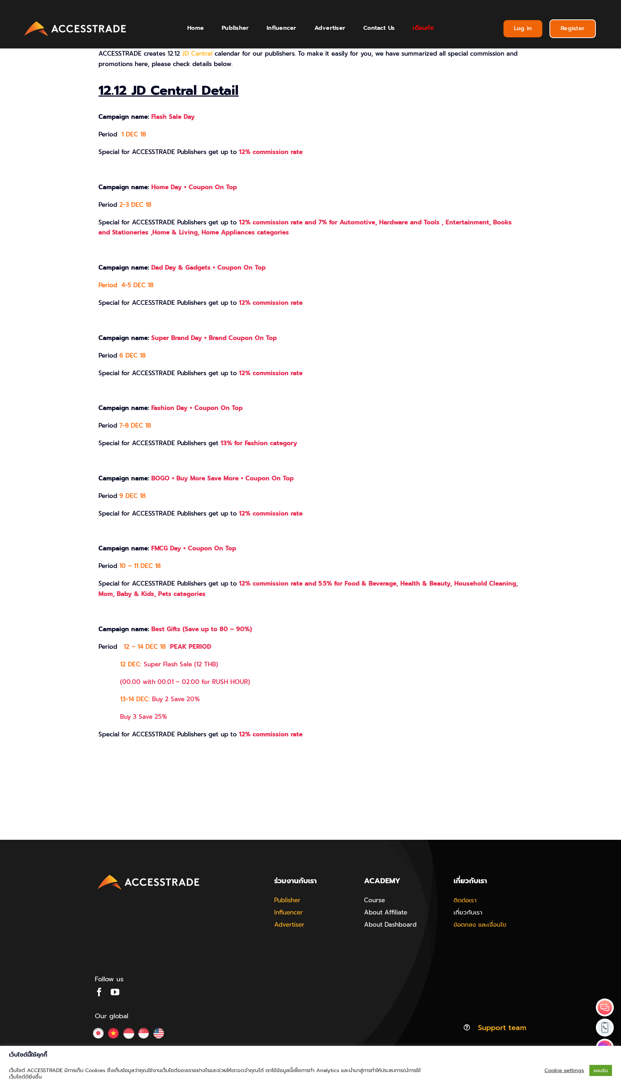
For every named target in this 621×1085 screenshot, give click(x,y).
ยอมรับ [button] (601, 1070)
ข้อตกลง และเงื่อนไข (480, 924)
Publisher (287, 900)
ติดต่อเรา (465, 900)
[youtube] (115, 992)
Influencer (288, 912)
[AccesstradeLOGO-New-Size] (75, 21)
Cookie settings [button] (564, 1070)
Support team (502, 1027)
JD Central (197, 53)
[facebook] (99, 992)
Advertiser (289, 924)
